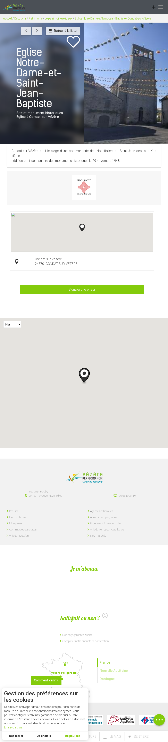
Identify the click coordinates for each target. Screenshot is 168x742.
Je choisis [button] (44, 735)
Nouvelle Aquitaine (114, 671)
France (105, 662)
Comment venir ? (46, 680)
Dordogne (107, 679)
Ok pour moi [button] (73, 735)
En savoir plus (13, 727)
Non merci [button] (16, 735)
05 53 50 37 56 (127, 495)
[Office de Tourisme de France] (149, 720)
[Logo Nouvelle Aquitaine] (121, 720)
